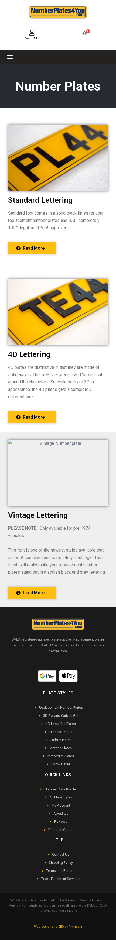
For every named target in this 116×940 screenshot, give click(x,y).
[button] (9, 57)
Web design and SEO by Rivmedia (58, 926)
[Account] (32, 33)
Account (32, 38)
